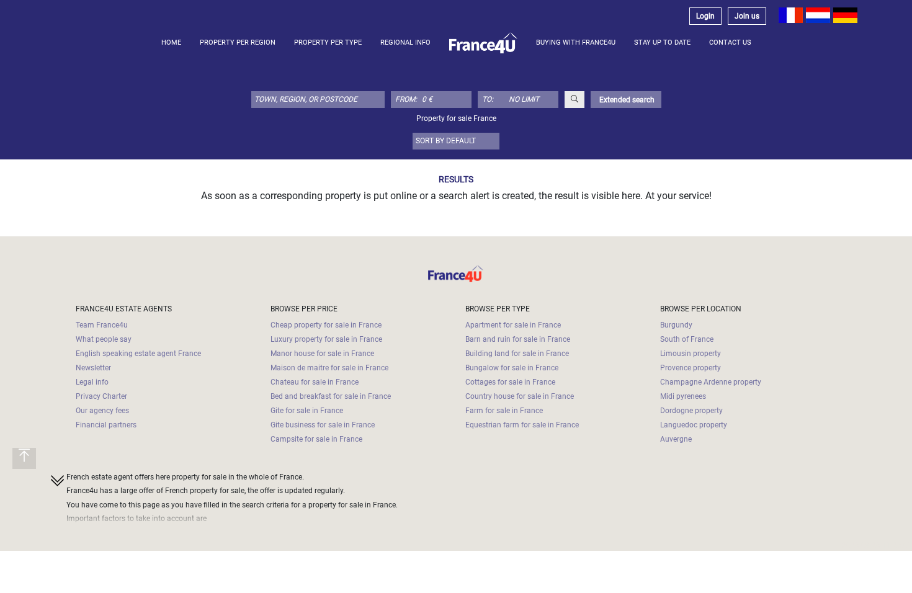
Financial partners (106, 425)
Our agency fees (102, 410)
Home (171, 42)
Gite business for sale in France (322, 425)
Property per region (237, 42)
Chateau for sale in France (314, 382)
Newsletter (93, 367)
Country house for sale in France (519, 396)
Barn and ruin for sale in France (517, 339)
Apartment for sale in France (513, 325)
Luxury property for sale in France (326, 339)
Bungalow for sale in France (511, 367)
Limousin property (690, 353)
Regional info (405, 42)
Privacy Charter (101, 396)
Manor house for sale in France (322, 353)
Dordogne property (691, 410)
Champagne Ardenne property (710, 382)
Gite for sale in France (306, 410)
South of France (686, 339)
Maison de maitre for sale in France (329, 367)
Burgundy (676, 325)
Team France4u (102, 325)
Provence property (690, 367)
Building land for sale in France (517, 353)
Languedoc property (693, 425)
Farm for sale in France (504, 410)
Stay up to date (662, 42)
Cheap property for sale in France (326, 325)
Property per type (328, 42)
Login (705, 16)
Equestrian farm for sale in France (522, 425)
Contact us (730, 42)
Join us (747, 16)
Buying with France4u (575, 42)
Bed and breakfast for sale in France (330, 396)
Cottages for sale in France (510, 382)
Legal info (92, 382)
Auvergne (676, 439)
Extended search (626, 100)
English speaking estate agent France (138, 353)
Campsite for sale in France (316, 439)
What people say (104, 339)
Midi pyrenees (683, 396)
